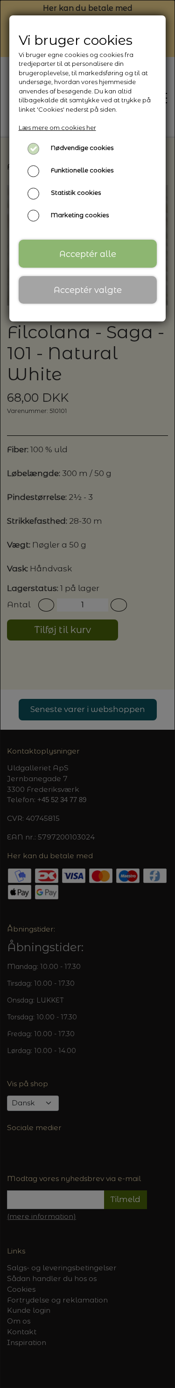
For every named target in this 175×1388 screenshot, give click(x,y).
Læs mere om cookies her (57, 127)
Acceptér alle (87, 254)
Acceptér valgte (88, 290)
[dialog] (87, 694)
